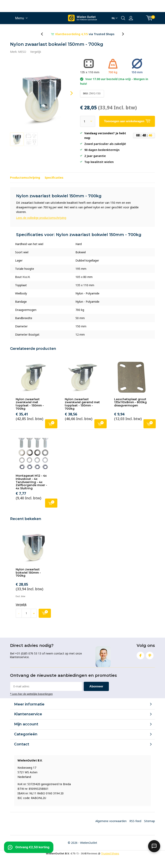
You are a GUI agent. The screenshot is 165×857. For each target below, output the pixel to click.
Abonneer (96, 686)
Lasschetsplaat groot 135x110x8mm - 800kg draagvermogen (130, 402)
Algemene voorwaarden (111, 821)
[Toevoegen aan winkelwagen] (45, 613)
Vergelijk (35, 52)
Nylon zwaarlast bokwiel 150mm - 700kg (28, 572)
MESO (22, 52)
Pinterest (150, 655)
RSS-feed (135, 821)
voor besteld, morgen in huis (85, 34)
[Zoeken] (123, 18)
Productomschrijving (25, 177)
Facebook (140, 655)
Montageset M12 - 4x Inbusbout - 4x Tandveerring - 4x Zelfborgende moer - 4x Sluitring (31, 482)
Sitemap (149, 821)
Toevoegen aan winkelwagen (51, 423)
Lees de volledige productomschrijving (41, 218)
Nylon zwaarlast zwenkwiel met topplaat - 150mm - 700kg (30, 403)
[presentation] (44, 34)
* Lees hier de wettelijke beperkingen (31, 693)
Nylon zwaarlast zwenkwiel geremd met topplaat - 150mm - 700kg (82, 403)
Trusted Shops (110, 853)
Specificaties (54, 177)
